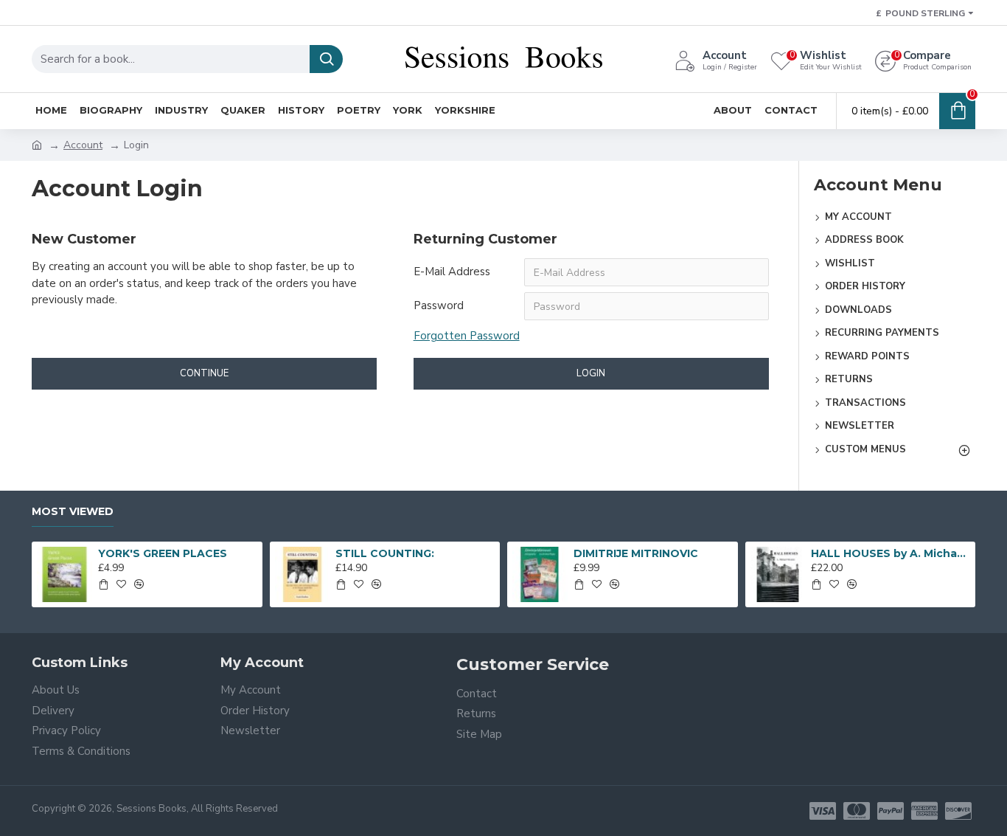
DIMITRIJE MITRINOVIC (636, 553)
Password (439, 305)
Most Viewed (73, 511)
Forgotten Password (467, 335)
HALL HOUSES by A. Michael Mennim (890, 553)
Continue (204, 373)
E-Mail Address (452, 271)
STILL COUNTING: (384, 553)
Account (82, 145)
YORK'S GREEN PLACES (162, 553)
